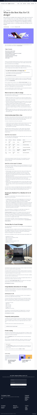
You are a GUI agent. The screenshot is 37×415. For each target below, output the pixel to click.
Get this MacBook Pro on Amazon (11, 75)
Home (4, 10)
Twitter (24, 348)
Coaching (28, 3)
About (18, 3)
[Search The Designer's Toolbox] (35, 3)
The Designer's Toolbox (4, 3)
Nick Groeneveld (12, 3)
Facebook (26, 408)
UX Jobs (26, 400)
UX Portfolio (26, 399)
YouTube (26, 409)
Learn (21, 3)
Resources (24, 3)
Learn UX (26, 398)
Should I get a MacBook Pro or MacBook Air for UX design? (13, 53)
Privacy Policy (34, 413)
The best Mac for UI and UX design (10, 54)
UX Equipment (8, 10)
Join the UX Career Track (18, 384)
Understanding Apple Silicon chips (10, 52)
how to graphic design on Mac (15, 280)
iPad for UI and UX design (23, 82)
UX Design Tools (27, 397)
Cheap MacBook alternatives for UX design (11, 55)
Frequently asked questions (9, 56)
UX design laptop (12, 80)
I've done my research (8, 212)
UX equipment (10, 336)
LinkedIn (20, 348)
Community (32, 3)
